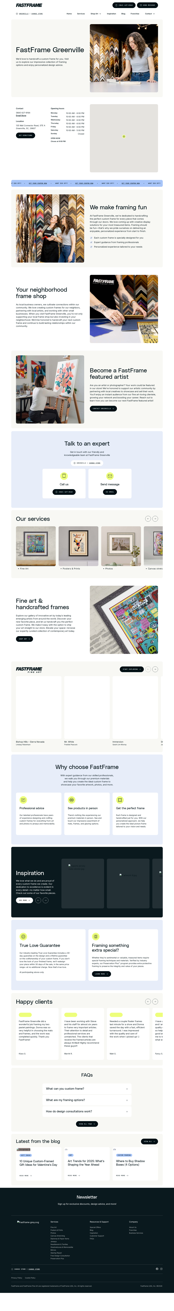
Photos (53, 1233)
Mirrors (53, 1250)
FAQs (92, 1239)
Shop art (23, 639)
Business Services (136, 1233)
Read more (24, 1176)
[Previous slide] (148, 669)
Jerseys (54, 1241)
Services (81, 14)
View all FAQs (85, 1124)
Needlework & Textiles (59, 1244)
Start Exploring (130, 669)
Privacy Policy (16, 1278)
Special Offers (95, 1227)
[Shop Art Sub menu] (101, 13)
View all (148, 1141)
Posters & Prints (57, 1230)
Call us (64, 484)
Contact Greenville (102, 409)
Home (69, 14)
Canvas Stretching (58, 1236)
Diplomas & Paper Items (60, 1239)
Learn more (100, 974)
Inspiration (111, 14)
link (38, 711)
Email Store (21, 115)
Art (70, 1155)
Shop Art (94, 14)
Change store (37, 14)
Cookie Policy (30, 1278)
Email (111, 492)
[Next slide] (155, 519)
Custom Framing (124, 1155)
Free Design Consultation (60, 1256)
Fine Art (54, 1227)
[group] (37, 548)
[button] (87, 1088)
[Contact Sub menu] (155, 13)
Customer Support (97, 1236)
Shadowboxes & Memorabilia (62, 1247)
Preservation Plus (57, 1258)
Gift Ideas (25, 1155)
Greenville (24, 14)
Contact (148, 14)
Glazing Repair (56, 1253)
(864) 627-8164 (125, 5)
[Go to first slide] (45, 900)
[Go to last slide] (148, 519)
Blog (123, 14)
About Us (132, 1227)
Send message (149, 5)
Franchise (135, 14)
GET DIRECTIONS (25, 135)
